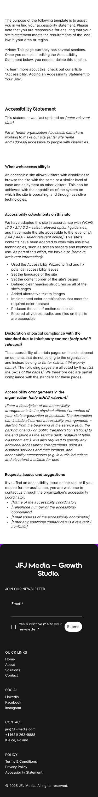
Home (10, 659)
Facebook (13, 702)
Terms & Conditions (21, 761)
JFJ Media (26, 6)
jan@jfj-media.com (20, 729)
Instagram (13, 708)
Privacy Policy (16, 767)
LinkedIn (12, 697)
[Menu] (87, 6)
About (10, 664)
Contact (11, 675)
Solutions (12, 670)
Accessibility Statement (23, 772)
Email (17, 604)
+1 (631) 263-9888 (20, 734)
